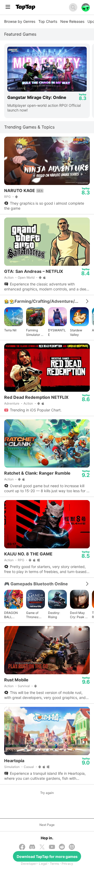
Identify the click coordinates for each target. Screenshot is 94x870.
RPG (7, 197)
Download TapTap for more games (47, 856)
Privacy (67, 864)
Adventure (11, 403)
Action (9, 277)
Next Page (47, 825)
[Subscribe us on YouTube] (52, 847)
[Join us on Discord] (32, 847)
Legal (43, 864)
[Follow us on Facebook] (22, 847)
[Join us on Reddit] (62, 847)
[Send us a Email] (72, 847)
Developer (29, 864)
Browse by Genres (19, 21)
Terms (54, 864)
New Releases (72, 21)
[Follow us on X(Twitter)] (42, 847)
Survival (24, 686)
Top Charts (47, 21)
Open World (26, 277)
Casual (29, 767)
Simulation (12, 767)
